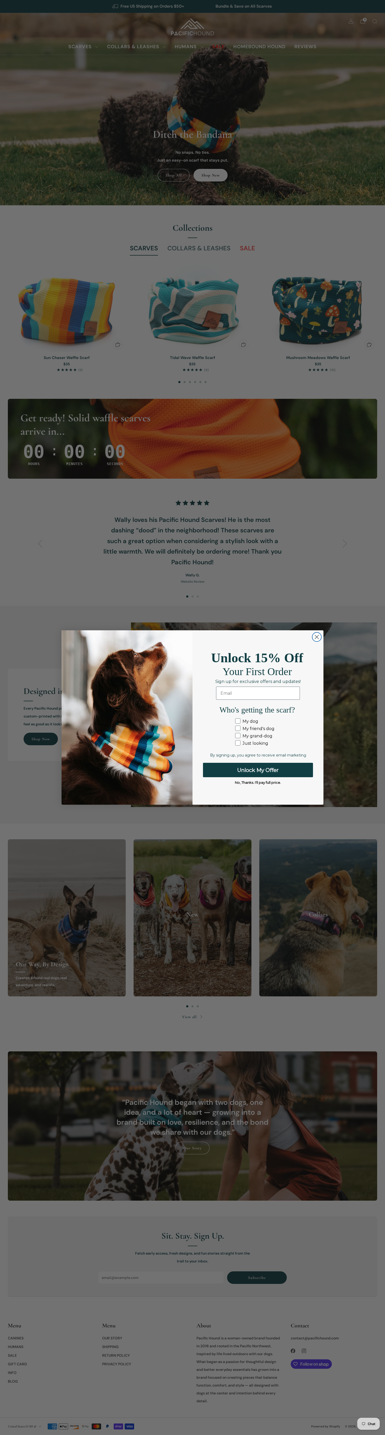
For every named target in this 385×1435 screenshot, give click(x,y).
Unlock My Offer (258, 770)
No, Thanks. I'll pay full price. (258, 782)
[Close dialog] (316, 637)
